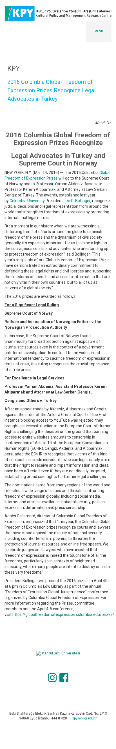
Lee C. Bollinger (77, 200)
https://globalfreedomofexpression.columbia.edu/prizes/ (63, 614)
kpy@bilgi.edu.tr (84, 718)
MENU (99, 31)
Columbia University (27, 200)
